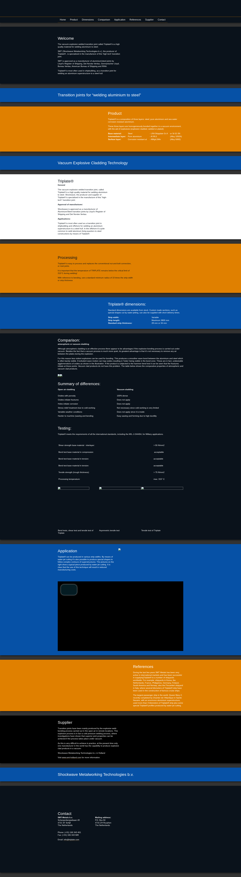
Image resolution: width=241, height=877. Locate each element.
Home (63, 20)
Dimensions (88, 20)
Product (74, 20)
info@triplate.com (71, 839)
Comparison (104, 20)
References (135, 20)
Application (119, 20)
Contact (161, 20)
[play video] (69, 589)
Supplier (149, 20)
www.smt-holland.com (71, 757)
